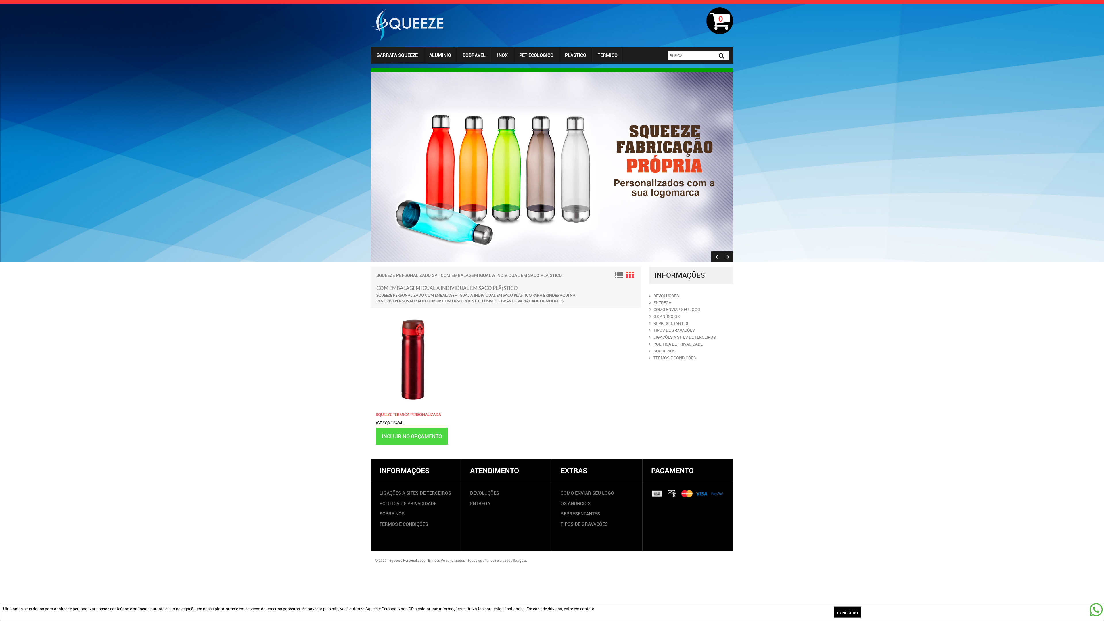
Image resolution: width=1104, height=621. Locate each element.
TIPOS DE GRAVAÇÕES (584, 524)
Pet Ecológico (536, 55)
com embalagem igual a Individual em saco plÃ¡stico (501, 275)
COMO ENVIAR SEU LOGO (676, 309)
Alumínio (440, 55)
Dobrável (474, 55)
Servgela (519, 560)
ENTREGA (662, 302)
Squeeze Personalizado (407, 560)
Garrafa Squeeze (397, 55)
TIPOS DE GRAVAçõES (674, 330)
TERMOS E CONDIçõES (674, 358)
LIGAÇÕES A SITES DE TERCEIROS (415, 493)
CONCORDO (847, 612)
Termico (608, 55)
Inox (502, 55)
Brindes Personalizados (446, 560)
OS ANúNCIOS (666, 316)
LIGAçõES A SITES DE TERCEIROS (684, 337)
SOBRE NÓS (392, 514)
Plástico (575, 55)
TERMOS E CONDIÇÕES (403, 524)
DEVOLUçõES (666, 295)
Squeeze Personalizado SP (406, 275)
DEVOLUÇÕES (484, 493)
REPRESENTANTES (670, 323)
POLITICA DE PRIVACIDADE (678, 344)
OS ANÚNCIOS (576, 503)
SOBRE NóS (664, 351)
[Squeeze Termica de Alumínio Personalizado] (412, 313)
